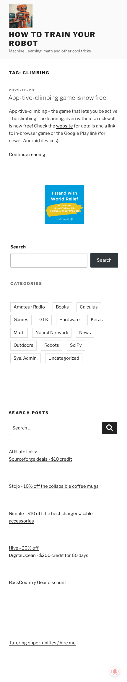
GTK (43, 319)
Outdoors (23, 345)
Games (21, 319)
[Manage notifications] (115, 671)
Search (18, 247)
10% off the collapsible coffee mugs (61, 486)
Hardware (69, 319)
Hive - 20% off (24, 548)
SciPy (76, 345)
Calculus (89, 307)
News (85, 332)
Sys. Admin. (26, 358)
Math (19, 332)
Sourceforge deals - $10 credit (40, 459)
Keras (97, 319)
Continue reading (27, 154)
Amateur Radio (29, 307)
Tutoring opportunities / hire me (42, 643)
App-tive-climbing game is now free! (58, 97)
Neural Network (51, 332)
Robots (51, 345)
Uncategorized (63, 358)
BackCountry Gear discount (37, 582)
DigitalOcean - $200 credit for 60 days (48, 555)
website (64, 126)
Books (62, 307)
